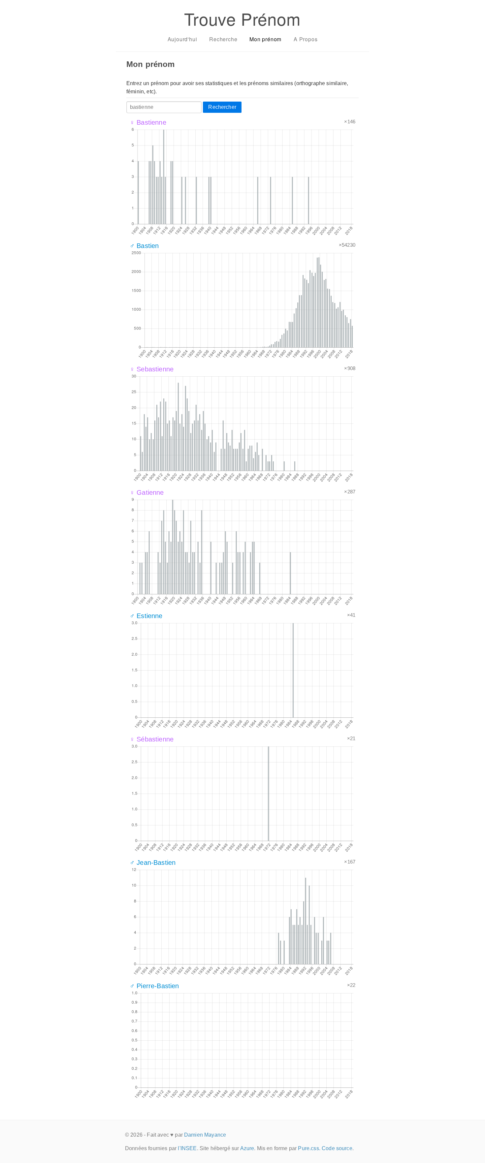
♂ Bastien (144, 245)
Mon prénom (265, 39)
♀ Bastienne (148, 122)
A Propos (305, 39)
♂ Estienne (146, 615)
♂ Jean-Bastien (153, 862)
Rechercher (222, 107)
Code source (337, 1148)
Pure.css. (309, 1148)
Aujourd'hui (182, 39)
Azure (247, 1148)
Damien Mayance (205, 1135)
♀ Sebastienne (152, 369)
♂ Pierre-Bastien (154, 986)
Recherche (223, 39)
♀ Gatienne (147, 492)
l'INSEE (187, 1148)
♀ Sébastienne (152, 739)
